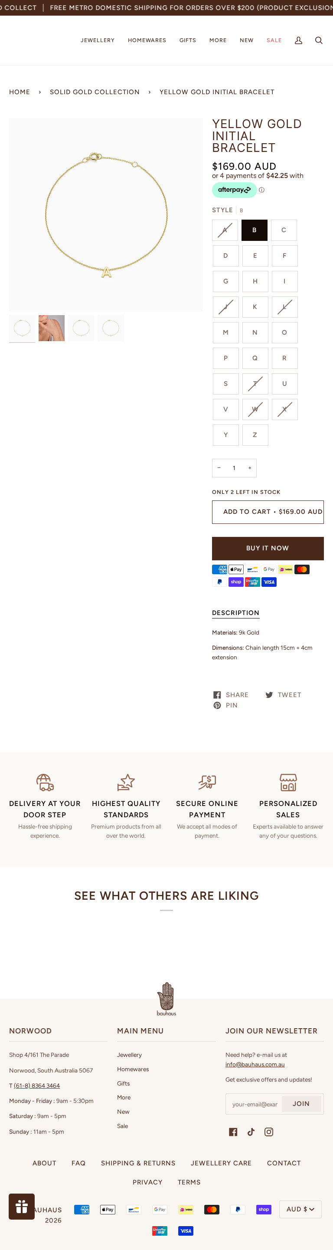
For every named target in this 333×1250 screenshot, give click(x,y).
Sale (122, 1125)
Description (236, 613)
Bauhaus (45, 1210)
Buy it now (267, 548)
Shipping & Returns (138, 1163)
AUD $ (297, 1209)
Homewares (133, 1069)
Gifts (123, 1083)
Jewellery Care (221, 1163)
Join (301, 1104)
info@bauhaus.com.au (255, 1064)
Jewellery (129, 1054)
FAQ (79, 1163)
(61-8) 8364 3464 (37, 1085)
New (123, 1111)
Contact (284, 1163)
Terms (189, 1182)
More (124, 1097)
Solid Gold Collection (95, 92)
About (44, 1163)
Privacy (148, 1182)
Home (19, 92)
